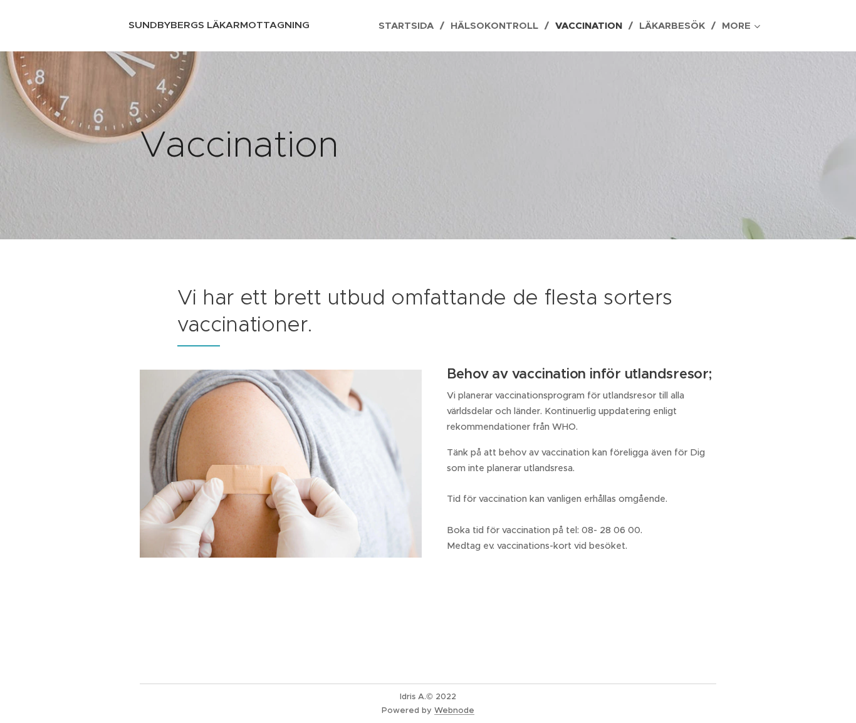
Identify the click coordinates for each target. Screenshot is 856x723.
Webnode (454, 710)
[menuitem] (409, 25)
